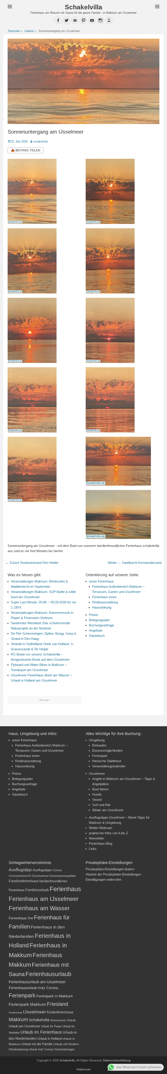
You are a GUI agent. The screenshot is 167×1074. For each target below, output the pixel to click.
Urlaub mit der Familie (36, 1044)
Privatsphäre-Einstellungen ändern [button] (110, 869)
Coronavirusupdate (62, 875)
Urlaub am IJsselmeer (24, 1026)
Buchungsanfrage (101, 625)
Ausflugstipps (42, 870)
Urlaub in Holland (49, 1038)
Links (93, 849)
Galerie (30, 31)
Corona (57, 870)
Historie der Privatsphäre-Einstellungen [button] (113, 874)
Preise (93, 615)
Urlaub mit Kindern (66, 1044)
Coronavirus (40, 875)
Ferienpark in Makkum (54, 996)
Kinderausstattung (105, 602)
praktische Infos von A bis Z (108, 833)
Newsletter (96, 838)
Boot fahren (100, 789)
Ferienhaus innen (104, 597)
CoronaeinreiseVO (20, 875)
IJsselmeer (97, 773)
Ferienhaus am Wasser (39, 908)
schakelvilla (40, 141)
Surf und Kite (101, 805)
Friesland (57, 1004)
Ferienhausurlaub (48, 974)
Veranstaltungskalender (108, 766)
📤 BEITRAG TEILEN (25, 150)
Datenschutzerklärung (116, 1060)
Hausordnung (101, 607)
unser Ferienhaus (101, 581)
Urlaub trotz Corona (41, 1049)
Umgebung (97, 740)
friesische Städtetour (106, 761)
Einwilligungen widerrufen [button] (103, 879)
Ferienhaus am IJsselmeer (43, 898)
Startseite (15, 31)
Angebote (95, 630)
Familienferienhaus (23, 881)
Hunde (97, 794)
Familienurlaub (37, 890)
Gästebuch (97, 635)
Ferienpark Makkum (27, 1004)
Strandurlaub (58, 1020)
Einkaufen (99, 745)
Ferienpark (99, 756)
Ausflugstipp (20, 869)
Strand (97, 799)
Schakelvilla (83, 7)
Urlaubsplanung (18, 1049)
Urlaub (71, 1020)
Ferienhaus (65, 888)
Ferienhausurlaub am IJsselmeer (37, 982)
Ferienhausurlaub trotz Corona (33, 988)
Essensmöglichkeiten (107, 750)
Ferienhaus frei (21, 918)
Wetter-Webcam (100, 828)
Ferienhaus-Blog (100, 843)
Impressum (84, 1069)
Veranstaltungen (64, 1049)
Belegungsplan (99, 620)
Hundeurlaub (15, 1012)
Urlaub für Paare (51, 1026)
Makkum (18, 1019)
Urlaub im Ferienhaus (41, 1032)
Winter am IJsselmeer (108, 810)
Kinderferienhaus (60, 1012)
